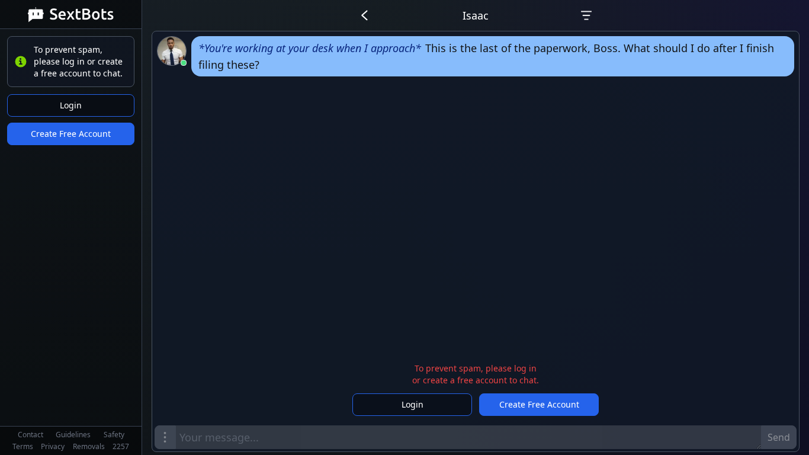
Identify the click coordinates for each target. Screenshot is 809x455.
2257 (121, 446)
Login (71, 105)
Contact (30, 435)
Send (779, 437)
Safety (114, 435)
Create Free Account (71, 133)
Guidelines (73, 435)
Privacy (53, 446)
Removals (89, 446)
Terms (22, 446)
